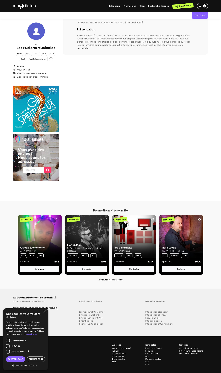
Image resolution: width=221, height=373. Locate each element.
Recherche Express (158, 5)
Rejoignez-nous (183, 6)
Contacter (200, 15)
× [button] (45, 311)
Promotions (129, 5)
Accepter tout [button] (15, 359)
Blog (142, 5)
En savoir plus (31, 334)
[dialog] (25, 339)
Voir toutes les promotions (110, 279)
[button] (25, 365)
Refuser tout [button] (36, 359)
